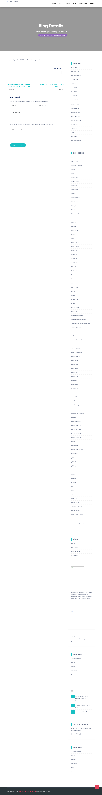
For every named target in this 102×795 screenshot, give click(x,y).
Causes (73, 666)
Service (73, 662)
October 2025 (75, 71)
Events (68, 3)
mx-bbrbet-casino (76, 429)
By (9, 60)
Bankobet (74, 271)
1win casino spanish (76, 165)
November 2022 (75, 136)
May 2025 (74, 92)
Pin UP (73, 441)
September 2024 (76, 120)
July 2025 (73, 84)
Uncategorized (35, 60)
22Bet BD (73, 222)
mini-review (74, 364)
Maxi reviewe (74, 360)
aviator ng (74, 263)
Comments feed (76, 551)
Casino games (75, 307)
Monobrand (74, 384)
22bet (73, 218)
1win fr (73, 169)
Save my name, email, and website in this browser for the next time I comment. (32, 124)
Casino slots (74, 311)
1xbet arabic (74, 177)
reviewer (73, 482)
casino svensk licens (77, 315)
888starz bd (74, 230)
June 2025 (74, 88)
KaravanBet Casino (76, 352)
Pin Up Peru (74, 454)
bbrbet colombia (76, 275)
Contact (92, 3)
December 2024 (75, 112)
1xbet (72, 173)
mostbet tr (74, 417)
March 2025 (74, 100)
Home (54, 3)
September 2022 (76, 140)
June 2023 (74, 132)
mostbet (73, 401)
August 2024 (74, 124)
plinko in (73, 458)
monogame (74, 393)
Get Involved (82, 3)
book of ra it (74, 287)
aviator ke (74, 254)
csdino (73, 336)
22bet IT (73, 226)
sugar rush (74, 498)
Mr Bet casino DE (76, 421)
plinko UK (73, 462)
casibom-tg (74, 299)
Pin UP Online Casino (77, 449)
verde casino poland (77, 515)
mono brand (74, 376)
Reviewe (73, 478)
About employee (76, 658)
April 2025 (74, 96)
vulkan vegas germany (77, 523)
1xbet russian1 (75, 214)
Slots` (72, 494)
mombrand (74, 372)
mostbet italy (75, 405)
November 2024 (75, 116)
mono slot (74, 380)
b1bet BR (73, 267)
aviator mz (74, 258)
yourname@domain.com (83, 712)
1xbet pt (73, 206)
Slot (72, 486)
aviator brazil (74, 242)
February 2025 (75, 104)
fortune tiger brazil (76, 340)
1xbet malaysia (75, 198)
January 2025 (75, 108)
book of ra (74, 283)
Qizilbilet (73, 470)
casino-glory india (76, 328)
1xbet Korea (74, 189)
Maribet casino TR (76, 356)
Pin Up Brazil (74, 445)
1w (72, 157)
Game (73, 344)
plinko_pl (73, 466)
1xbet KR (73, 193)
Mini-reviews (74, 368)
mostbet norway (76, 409)
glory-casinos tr (75, 348)
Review (73, 474)
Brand (73, 291)
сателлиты (74, 527)
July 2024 (74, 128)
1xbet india (74, 185)
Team (74, 3)
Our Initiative (74, 671)
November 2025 (75, 67)
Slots (72, 490)
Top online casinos (76, 506)
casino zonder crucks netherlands (80, 324)
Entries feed (74, 547)
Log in (73, 543)
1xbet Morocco (75, 202)
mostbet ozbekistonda (77, 413)
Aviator (73, 238)
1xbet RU (73, 210)
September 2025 (76, 75)
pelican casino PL (76, 437)
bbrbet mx (74, 279)
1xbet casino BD (75, 181)
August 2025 (74, 79)
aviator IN (74, 250)
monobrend (74, 389)
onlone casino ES (76, 433)
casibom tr (74, 295)
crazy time (74, 332)
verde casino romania (77, 519)
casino (73, 303)
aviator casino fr (75, 246)
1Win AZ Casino (75, 161)
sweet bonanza (75, 502)
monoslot (74, 397)
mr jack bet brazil (76, 425)
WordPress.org (75, 555)
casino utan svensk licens (78, 319)
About (61, 3)
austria (73, 234)
